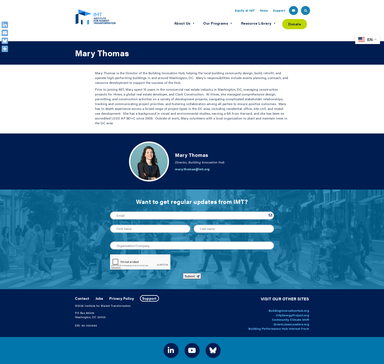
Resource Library (256, 23)
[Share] (5, 49)
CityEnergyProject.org (292, 315)
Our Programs (215, 23)
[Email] (5, 33)
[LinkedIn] (5, 25)
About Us (182, 23)
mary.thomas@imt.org (192, 169)
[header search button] (305, 10)
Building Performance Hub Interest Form (278, 328)
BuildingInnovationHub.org (289, 310)
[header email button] (293, 10)
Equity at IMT (245, 10)
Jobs (99, 298)
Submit (190, 276)
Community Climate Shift (290, 319)
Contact (82, 298)
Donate (294, 23)
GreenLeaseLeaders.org (291, 324)
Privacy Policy (121, 298)
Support (279, 10)
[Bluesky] (5, 41)
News (264, 10)
